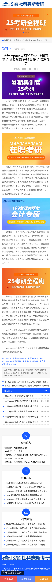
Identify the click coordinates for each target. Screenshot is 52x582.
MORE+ (45, 391)
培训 (6, 364)
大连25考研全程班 (36, 358)
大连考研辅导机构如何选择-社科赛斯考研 (24, 495)
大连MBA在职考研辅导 (12, 361)
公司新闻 (47, 40)
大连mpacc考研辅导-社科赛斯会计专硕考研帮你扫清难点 (23, 422)
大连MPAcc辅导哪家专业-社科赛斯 (19, 396)
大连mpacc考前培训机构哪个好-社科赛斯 (21, 401)
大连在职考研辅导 (31, 361)
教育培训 (26, 40)
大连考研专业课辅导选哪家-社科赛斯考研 (24, 483)
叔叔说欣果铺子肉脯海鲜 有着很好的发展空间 (30, 386)
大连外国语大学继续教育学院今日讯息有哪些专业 (27, 541)
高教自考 (37, 40)
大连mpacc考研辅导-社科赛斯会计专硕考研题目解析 (23, 417)
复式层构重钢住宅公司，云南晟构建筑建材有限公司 (28, 545)
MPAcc (13, 364)
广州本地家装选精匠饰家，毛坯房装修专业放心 (26, 528)
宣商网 (17, 40)
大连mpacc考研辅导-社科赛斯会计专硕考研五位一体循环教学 (23, 406)
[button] (23, 32)
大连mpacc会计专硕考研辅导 (15, 358)
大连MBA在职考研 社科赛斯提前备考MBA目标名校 (28, 487)
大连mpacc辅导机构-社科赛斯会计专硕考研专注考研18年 (23, 411)
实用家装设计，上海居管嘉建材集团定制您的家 (26, 532)
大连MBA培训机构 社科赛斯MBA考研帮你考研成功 (28, 503)
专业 (43, 361)
